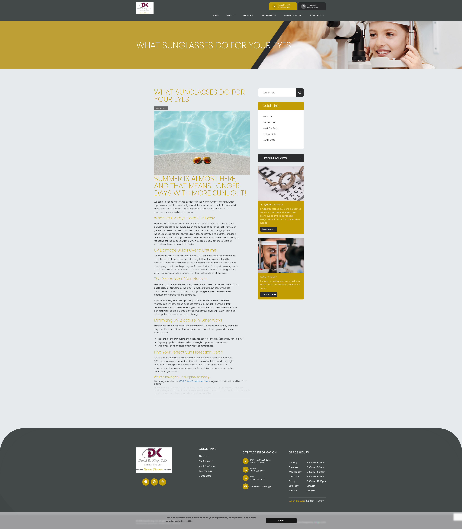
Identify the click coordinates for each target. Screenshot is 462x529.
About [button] (230, 15)
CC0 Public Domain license (193, 381)
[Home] (145, 8)
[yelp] (162, 482)
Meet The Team (271, 128)
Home (215, 15)
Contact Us (317, 15)
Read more (267, 229)
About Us (267, 116)
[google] (154, 482)
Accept (281, 520)
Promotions (269, 15)
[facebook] (145, 482)
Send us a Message (260, 486)
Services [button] (248, 15)
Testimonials (269, 134)
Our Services (269, 122)
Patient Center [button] (292, 15)
